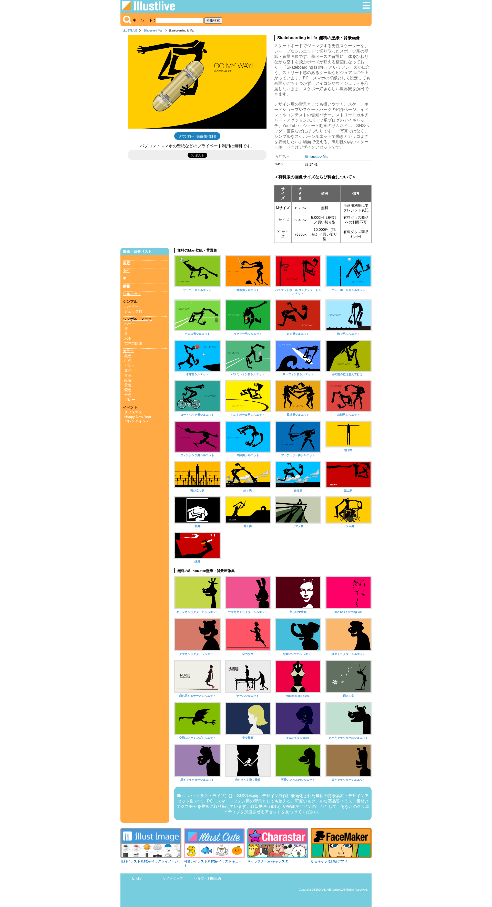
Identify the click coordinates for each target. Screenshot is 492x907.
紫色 (127, 390)
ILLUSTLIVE (129, 30)
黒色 (127, 356)
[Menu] (366, 8)
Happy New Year (137, 417)
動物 (126, 286)
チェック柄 (133, 311)
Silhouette (150, 30)
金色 (127, 395)
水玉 (127, 338)
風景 (126, 263)
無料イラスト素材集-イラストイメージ (149, 861)
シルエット (132, 294)
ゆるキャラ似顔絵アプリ (329, 861)
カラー (128, 351)
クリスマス (133, 412)
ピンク (129, 365)
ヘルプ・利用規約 (207, 878)
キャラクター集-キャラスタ (267, 861)
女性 (126, 271)
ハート (129, 324)
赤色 (127, 370)
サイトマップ (173, 878)
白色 (127, 361)
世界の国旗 (133, 343)
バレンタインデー (138, 421)
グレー (129, 400)
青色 (127, 375)
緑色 (127, 380)
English (137, 878)
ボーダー (131, 306)
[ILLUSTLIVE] (148, 9)
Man (160, 30)
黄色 (127, 385)
